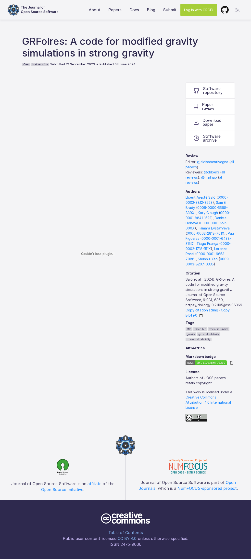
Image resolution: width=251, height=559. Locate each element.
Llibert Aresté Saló (200, 197)
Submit (169, 9)
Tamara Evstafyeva (214, 228)
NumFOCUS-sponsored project (207, 488)
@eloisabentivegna (212, 162)
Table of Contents (125, 532)
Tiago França (207, 243)
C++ (26, 64)
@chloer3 (211, 172)
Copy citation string (202, 310)
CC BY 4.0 (127, 538)
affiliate (94, 483)
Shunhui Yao (208, 259)
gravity (191, 334)
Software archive (212, 138)
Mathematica (40, 64)
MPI (189, 329)
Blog (151, 9)
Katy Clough (208, 213)
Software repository (213, 90)
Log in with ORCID (198, 10)
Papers (115, 9)
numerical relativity (198, 339)
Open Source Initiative (62, 489)
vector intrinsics (218, 329)
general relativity (209, 334)
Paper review (208, 106)
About (94, 9)
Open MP (200, 329)
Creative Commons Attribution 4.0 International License (208, 402)
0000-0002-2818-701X (205, 233)
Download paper (211, 122)
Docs (134, 9)
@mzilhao (209, 177)
